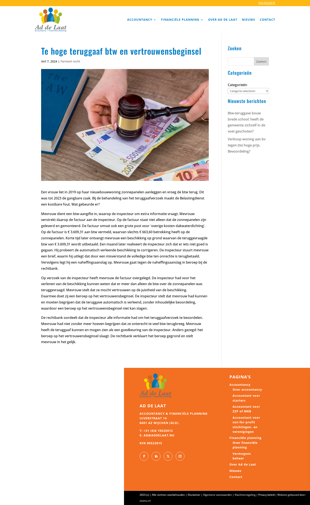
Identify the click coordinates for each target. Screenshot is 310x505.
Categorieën (237, 85)
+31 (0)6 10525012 (158, 431)
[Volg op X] (168, 456)
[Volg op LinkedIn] (156, 456)
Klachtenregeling (245, 495)
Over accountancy (247, 389)
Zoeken (261, 62)
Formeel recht (70, 61)
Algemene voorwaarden (217, 495)
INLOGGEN (266, 3)
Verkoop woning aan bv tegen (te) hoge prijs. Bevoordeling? (247, 145)
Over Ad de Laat (222, 20)
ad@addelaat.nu (159, 435)
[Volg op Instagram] (180, 456)
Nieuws (248, 20)
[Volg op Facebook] (144, 456)
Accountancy (139, 20)
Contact (267, 20)
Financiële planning (180, 20)
